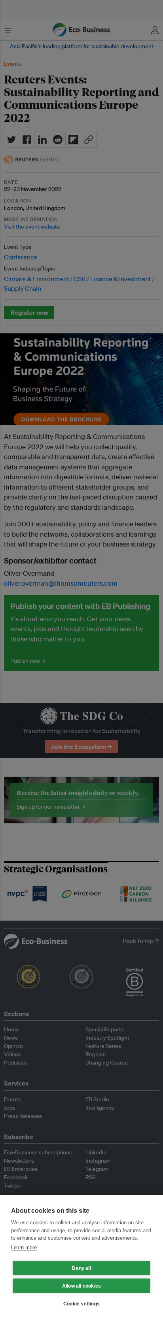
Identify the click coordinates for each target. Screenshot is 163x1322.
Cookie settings (81, 1304)
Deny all (81, 1268)
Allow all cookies (81, 1286)
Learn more (24, 1247)
